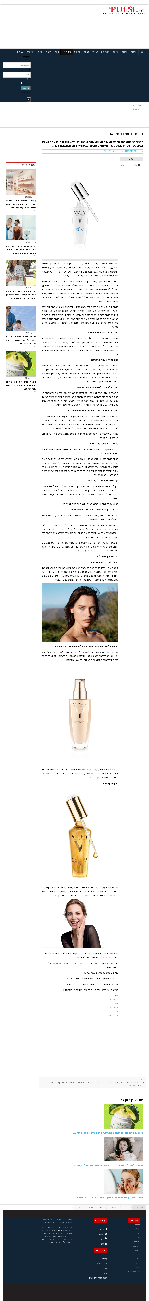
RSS (102, 1244)
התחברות (25, 88)
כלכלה (125, 52)
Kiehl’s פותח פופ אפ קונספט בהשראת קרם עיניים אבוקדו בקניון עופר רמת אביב (21, 385)
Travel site (61, 1230)
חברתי (95, 52)
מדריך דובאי (60, 1233)
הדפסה (124, 165)
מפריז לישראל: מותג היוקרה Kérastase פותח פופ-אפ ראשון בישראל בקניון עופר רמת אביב (21, 204)
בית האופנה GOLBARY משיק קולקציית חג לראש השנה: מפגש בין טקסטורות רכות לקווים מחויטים (21, 295)
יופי (139, 1238)
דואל (135, 165)
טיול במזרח (52, 1239)
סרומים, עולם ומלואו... (124, 133)
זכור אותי (27, 83)
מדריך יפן (45, 1236)
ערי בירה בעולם (48, 1233)
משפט (115, 52)
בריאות (77, 52)
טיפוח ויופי (66, 52)
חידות (68, 1227)
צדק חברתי (136, 1255)
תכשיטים (136, 109)
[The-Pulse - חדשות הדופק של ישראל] (124, 10)
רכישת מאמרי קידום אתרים (98, 1278)
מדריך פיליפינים (55, 1236)
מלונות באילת (51, 1230)
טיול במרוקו (62, 1242)
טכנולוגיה (105, 52)
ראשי (127, 1207)
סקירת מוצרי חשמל (65, 1239)
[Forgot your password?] (27, 79)
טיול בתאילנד (52, 1242)
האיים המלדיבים (54, 1227)
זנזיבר (63, 1227)
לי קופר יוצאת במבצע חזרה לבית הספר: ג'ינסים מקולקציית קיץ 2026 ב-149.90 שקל (21, 340)
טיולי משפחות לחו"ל (133, 1271)
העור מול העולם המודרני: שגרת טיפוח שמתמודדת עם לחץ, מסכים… (106, 1165)
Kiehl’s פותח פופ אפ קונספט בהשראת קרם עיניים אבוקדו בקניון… (108, 1133)
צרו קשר (104, 1259)
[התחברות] (29, 99)
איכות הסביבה (135, 1246)
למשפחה (31, 52)
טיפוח (132, 105)
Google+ (101, 1239)
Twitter (101, 1234)
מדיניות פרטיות (102, 1264)
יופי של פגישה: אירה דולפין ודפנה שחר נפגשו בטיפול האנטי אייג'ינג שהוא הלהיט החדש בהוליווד (21, 249)
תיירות (49, 52)
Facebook (100, 1229)
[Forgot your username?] (30, 60)
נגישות (105, 1273)
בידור (40, 52)
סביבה (86, 52)
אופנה (140, 105)
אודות (105, 1268)
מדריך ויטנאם (66, 1236)
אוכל (57, 52)
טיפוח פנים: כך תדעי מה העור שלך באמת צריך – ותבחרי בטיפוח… (108, 1197)
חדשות (134, 52)
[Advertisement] (31, 26)
